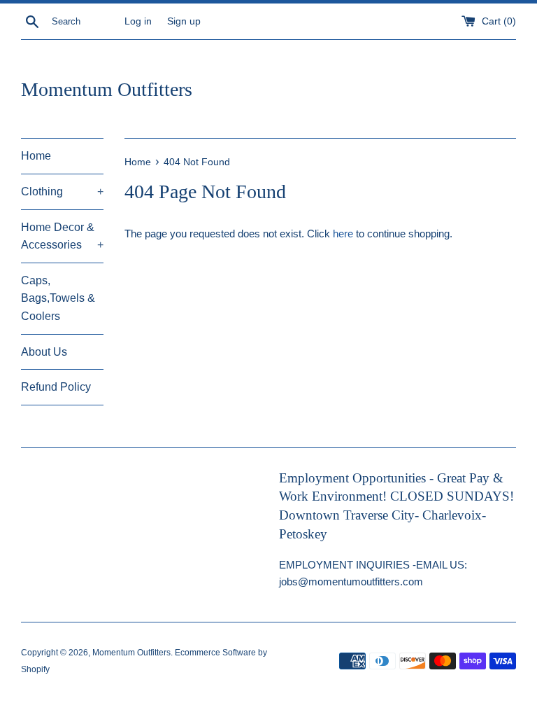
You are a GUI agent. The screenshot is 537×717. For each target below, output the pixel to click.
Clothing (62, 191)
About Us (44, 352)
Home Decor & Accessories (62, 236)
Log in (138, 21)
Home (36, 156)
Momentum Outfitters (106, 89)
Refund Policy (56, 387)
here (343, 233)
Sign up (184, 21)
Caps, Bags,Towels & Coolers (58, 298)
